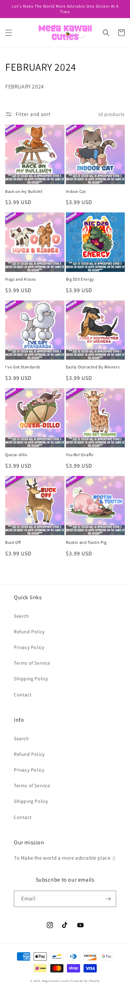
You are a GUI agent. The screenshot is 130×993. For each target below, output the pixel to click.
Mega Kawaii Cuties (56, 981)
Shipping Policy (31, 678)
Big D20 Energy (80, 279)
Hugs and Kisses (20, 279)
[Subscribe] (108, 899)
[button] (8, 32)
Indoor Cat (76, 191)
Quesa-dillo (16, 454)
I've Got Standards (23, 366)
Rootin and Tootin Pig (86, 542)
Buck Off (13, 542)
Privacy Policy (29, 647)
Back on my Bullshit (23, 191)
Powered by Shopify (85, 981)
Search (21, 616)
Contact (23, 694)
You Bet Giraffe (80, 454)
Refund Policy (29, 631)
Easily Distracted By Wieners (93, 366)
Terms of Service (32, 663)
